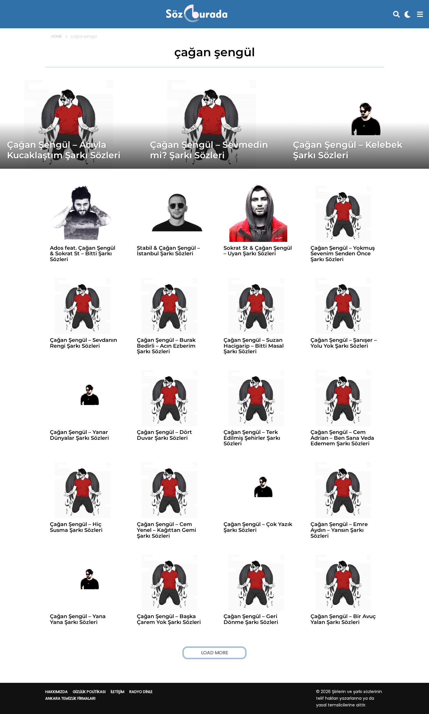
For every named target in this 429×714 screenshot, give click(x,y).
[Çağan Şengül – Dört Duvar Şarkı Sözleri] (171, 396)
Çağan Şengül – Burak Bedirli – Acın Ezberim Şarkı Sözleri (166, 346)
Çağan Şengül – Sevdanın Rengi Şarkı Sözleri (83, 343)
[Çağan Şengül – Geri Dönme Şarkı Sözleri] (258, 581)
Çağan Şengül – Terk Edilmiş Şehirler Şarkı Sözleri (252, 438)
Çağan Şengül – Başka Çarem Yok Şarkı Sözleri (169, 619)
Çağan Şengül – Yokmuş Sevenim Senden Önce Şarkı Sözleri (343, 254)
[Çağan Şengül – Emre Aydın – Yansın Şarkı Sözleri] (345, 489)
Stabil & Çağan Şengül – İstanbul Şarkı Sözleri (168, 251)
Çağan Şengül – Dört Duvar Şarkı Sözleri (164, 435)
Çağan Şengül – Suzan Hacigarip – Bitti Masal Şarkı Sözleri (254, 346)
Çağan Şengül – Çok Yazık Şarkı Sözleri (258, 527)
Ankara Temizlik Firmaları (70, 698)
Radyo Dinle (141, 691)
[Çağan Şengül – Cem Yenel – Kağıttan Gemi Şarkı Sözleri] (171, 489)
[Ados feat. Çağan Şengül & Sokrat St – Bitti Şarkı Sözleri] (84, 212)
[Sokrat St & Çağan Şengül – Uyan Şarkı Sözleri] (258, 212)
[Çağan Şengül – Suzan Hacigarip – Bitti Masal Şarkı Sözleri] (258, 304)
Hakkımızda (56, 691)
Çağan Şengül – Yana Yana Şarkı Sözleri (78, 619)
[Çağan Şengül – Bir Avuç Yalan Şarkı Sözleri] (345, 581)
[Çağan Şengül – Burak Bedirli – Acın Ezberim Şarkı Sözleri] (171, 304)
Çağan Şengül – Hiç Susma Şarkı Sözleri (76, 527)
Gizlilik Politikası (89, 691)
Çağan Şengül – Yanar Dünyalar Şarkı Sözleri (79, 435)
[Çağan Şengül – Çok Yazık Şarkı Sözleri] (258, 489)
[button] (396, 14)
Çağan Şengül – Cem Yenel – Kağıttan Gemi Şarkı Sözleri (166, 530)
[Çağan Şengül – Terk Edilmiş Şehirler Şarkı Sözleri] (258, 396)
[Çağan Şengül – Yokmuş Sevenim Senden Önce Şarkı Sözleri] (345, 212)
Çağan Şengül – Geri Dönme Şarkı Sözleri (251, 619)
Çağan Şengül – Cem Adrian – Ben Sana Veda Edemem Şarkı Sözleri (342, 438)
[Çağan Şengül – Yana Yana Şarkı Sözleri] (84, 581)
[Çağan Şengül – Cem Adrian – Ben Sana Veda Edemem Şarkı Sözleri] (345, 396)
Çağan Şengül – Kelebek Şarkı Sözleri (347, 150)
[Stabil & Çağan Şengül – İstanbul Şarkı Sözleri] (171, 212)
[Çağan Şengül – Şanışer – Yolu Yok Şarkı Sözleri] (345, 304)
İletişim (117, 691)
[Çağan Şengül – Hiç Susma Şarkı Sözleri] (84, 489)
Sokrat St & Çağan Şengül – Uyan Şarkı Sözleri (258, 251)
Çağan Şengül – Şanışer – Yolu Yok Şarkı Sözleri (344, 343)
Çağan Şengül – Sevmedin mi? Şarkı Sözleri (209, 150)
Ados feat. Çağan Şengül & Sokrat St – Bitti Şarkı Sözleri (82, 254)
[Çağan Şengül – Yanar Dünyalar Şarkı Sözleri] (84, 396)
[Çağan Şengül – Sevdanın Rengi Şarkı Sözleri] (84, 304)
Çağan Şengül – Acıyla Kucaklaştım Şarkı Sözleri (64, 150)
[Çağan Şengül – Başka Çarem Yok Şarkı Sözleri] (171, 581)
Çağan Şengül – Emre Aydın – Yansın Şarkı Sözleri (339, 530)
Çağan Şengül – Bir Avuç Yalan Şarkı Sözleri (343, 619)
